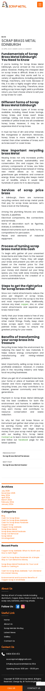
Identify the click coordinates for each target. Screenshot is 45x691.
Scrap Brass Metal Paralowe (16, 454)
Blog (4, 37)
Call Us (11, 688)
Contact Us (9, 641)
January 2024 (7, 504)
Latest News (10, 632)
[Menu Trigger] (40, 4)
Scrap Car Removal (10, 534)
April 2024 (6, 497)
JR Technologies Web (32, 681)
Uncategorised (8, 538)
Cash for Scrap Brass (11, 518)
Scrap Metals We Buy (14, 628)
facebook (23, 440)
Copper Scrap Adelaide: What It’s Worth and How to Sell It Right (21, 552)
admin (15, 49)
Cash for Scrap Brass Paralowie (15, 522)
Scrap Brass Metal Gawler (15, 463)
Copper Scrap (8, 525)
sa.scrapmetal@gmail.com (18, 659)
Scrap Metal (7, 536)
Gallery (7, 637)
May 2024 (6, 495)
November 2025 (8, 493)
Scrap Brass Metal (9, 529)
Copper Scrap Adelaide (12, 527)
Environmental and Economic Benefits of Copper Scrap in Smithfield (19, 578)
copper (24, 304)
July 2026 (6, 491)
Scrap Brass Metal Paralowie (14, 531)
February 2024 (8, 502)
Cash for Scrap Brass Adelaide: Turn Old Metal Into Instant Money (21, 572)
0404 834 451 (13, 653)
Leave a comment (25, 49)
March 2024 (7, 500)
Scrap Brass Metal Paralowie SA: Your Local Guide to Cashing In (20, 565)
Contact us (7, 437)
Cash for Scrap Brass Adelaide (15, 520)
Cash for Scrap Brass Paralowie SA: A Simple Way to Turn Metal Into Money (20, 558)
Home (7, 620)
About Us (8, 624)
